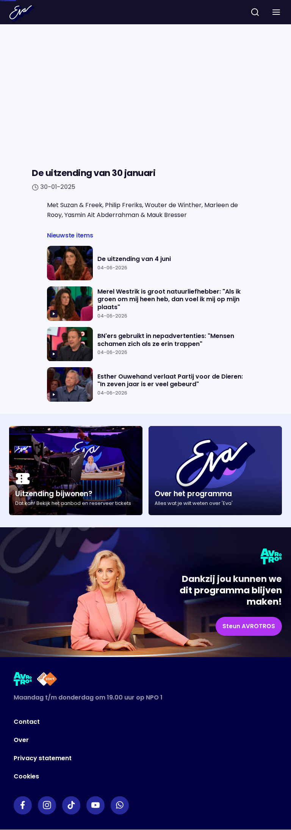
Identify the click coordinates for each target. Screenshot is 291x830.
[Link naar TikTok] (71, 805)
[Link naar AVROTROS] (23, 680)
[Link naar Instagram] (47, 805)
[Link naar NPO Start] (47, 680)
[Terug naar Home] (21, 13)
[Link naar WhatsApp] (120, 805)
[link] (249, 626)
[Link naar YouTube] (95, 805)
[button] (276, 12)
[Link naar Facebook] (23, 805)
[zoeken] (255, 12)
